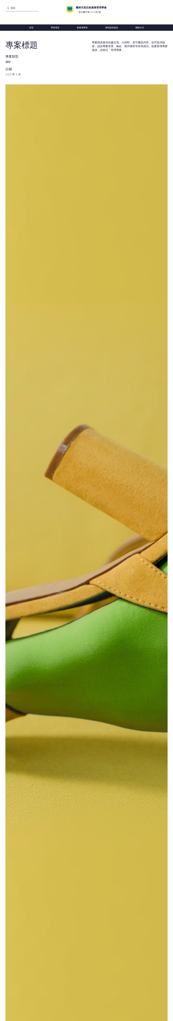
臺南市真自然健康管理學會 (91, 7)
